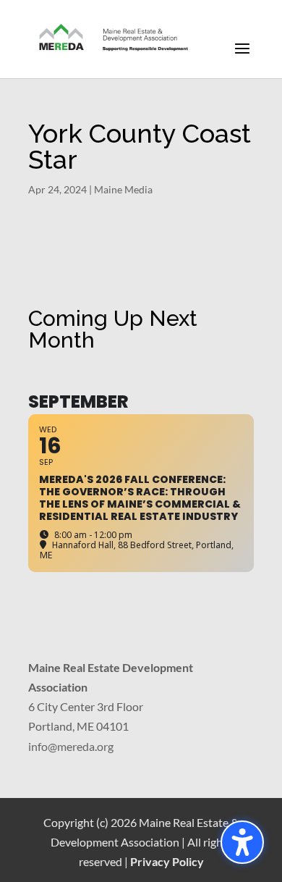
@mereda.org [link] (81, 746)
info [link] (38, 746)
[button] (242, 58)
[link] (114, 38)
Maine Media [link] (123, 189)
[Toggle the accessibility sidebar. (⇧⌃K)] (242, 842)
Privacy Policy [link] (167, 861)
